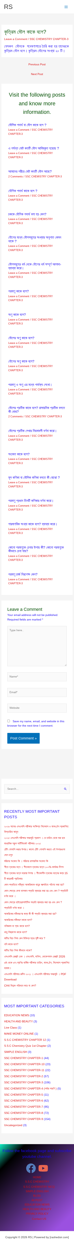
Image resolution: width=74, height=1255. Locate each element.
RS (8, 6)
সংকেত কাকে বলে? (19, 454)
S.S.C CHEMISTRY (37, 1181)
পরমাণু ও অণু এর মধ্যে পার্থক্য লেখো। (30, 384)
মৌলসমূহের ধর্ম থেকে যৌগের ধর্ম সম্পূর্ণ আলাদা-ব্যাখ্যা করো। (34, 266)
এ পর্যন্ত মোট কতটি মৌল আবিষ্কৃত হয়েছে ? (33, 148)
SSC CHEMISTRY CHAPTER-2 (23, 1076)
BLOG (37, 1195)
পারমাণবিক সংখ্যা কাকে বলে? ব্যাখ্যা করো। (32, 524)
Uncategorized (13, 1125)
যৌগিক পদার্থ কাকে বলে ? (22, 191)
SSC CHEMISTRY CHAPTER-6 (23, 1100)
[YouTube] (43, 1168)
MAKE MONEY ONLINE (19, 1033)
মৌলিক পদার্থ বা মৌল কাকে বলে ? (27, 125)
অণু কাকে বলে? (17, 314)
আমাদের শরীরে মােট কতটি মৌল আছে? (30, 171)
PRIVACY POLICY (37, 1213)
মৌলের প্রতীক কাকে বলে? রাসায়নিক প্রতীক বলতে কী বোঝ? (36, 409)
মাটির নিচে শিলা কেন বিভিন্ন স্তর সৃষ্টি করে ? (24, 938)
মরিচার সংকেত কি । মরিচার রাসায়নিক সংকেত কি (26, 861)
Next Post (37, 74)
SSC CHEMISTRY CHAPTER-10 (24, 1064)
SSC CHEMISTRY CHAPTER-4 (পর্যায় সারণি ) (30, 1088)
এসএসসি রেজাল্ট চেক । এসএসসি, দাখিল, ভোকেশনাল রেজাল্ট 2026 (34, 956)
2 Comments (15, 176)
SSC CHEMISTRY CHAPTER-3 (49, 39)
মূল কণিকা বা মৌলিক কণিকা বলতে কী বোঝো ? (34, 477)
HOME (37, 1177)
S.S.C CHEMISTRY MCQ (39, 1186)
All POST (37, 1200)
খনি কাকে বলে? (11, 944)
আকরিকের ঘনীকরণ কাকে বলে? (18, 919)
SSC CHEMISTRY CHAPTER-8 (23, 1112)
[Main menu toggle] (66, 7)
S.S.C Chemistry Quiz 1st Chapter (25, 1045)
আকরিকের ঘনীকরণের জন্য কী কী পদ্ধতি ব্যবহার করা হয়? (30, 913)
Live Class (10, 1027)
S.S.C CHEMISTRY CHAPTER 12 (25, 1039)
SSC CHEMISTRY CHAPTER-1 (23, 1058)
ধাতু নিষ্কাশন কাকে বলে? (15, 932)
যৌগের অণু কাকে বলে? (21, 361)
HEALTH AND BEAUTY (18, 1021)
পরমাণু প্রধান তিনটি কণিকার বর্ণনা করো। (31, 501)
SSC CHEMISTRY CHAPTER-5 (23, 1094)
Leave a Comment (15, 39)
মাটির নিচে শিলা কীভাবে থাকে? (18, 950)
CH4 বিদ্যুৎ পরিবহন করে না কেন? (20, 985)
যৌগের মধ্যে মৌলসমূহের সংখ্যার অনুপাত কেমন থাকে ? (34, 239)
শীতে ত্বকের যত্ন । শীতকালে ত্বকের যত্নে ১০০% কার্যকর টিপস (34, 867)
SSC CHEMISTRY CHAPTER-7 (23, 1106)
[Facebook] (31, 1168)
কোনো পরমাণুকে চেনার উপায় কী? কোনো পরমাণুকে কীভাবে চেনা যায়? (36, 549)
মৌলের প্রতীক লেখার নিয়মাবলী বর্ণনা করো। (32, 431)
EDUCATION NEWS (16, 1015)
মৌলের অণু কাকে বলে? (21, 338)
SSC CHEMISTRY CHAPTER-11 (24, 1070)
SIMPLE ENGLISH (15, 1051)
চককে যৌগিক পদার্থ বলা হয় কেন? (27, 214)
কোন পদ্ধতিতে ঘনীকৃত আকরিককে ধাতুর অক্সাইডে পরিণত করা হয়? (34, 884)
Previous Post (37, 64)
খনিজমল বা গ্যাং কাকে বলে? (17, 926)
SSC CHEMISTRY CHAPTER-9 (23, 1119)
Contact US (39, 1218)
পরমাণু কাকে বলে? (18, 291)
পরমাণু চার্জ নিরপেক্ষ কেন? (22, 574)
